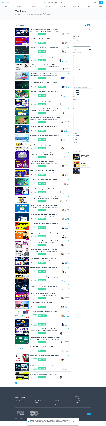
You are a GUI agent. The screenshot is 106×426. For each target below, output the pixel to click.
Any (75, 96)
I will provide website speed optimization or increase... (44, 311)
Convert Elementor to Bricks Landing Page (41, 302)
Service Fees (37, 402)
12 (35, 315)
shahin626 (67, 227)
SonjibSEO (66, 315)
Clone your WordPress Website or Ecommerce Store (43, 249)
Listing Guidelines (38, 400)
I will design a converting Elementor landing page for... (43, 214)
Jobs (75, 38)
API (55, 402)
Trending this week (79, 104)
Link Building (6, 6)
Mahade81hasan (66, 200)
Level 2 (76, 78)
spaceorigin (67, 288)
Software (76, 40)
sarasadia (67, 112)
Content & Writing (32, 6)
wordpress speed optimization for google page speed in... (44, 267)
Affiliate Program (58, 395)
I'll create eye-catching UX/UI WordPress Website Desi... (44, 240)
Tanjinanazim (66, 121)
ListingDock (77, 400)
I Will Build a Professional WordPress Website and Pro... (44, 320)
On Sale (76, 59)
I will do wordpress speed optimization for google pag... (44, 38)
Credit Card (77, 135)
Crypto (76, 137)
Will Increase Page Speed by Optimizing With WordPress (44, 135)
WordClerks (77, 404)
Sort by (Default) (20, 25)
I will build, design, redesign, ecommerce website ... (43, 293)
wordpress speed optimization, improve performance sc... (44, 346)
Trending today (78, 102)
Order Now (42, 33)
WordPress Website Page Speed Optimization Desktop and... (45, 337)
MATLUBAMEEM (66, 332)
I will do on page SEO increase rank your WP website (43, 196)
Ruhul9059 (67, 51)
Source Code (77, 61)
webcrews (66, 77)
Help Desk (21, 394)
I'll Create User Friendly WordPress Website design (43, 56)
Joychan (67, 156)
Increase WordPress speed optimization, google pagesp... (44, 355)
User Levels (57, 396)
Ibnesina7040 (66, 130)
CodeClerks (77, 398)
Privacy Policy (38, 396)
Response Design (78, 63)
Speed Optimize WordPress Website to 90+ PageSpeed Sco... (45, 144)
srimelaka (66, 42)
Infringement (38, 398)
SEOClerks (77, 396)
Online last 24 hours (79, 117)
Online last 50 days (79, 122)
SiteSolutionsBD (66, 95)
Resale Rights (77, 69)
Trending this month (79, 106)
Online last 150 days (79, 124)
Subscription (77, 57)
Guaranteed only (78, 55)
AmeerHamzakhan (65, 59)
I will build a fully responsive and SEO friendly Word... (43, 373)
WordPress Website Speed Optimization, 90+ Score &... (44, 258)
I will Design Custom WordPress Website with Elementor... (45, 108)
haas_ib (65, 147)
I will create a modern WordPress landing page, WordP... (44, 232)
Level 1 (76, 76)
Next (68, 382)
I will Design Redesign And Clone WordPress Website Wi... (44, 29)
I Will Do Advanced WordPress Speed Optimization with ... (44, 276)
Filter (75, 49)
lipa (67, 183)
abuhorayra (67, 262)
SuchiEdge (67, 68)
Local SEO (89, 6)
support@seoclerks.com (20, 397)
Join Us (63, 411)
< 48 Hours (77, 92)
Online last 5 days (78, 119)
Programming (62, 6)
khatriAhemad (66, 279)
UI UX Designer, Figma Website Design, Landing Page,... (44, 188)
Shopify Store (77, 65)
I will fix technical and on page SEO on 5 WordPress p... (44, 82)
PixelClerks (77, 402)
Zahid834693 (66, 359)
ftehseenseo (66, 244)
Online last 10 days (78, 120)
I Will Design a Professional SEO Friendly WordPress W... (44, 91)
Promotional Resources (59, 398)
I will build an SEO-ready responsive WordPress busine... (44, 364)
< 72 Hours (77, 94)
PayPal (76, 133)
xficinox (66, 86)
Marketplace (76, 36)
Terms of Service (38, 395)
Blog (56, 404)
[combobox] (82, 30)
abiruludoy (67, 33)
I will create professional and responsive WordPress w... (44, 223)
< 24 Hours (77, 90)
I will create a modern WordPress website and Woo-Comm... (45, 117)
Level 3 (76, 80)
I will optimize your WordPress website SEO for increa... (44, 179)
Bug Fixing (77, 67)
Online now (77, 115)
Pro (77, 83)
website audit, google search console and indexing (43, 170)
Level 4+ (76, 82)
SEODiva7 (67, 174)
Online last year (78, 126)
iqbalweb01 (67, 323)
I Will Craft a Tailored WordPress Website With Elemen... (44, 64)
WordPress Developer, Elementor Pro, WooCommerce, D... (45, 100)
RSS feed (57, 400)
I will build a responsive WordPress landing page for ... (43, 284)
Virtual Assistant (76, 6)
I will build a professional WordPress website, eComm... (44, 328)
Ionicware (76, 395)
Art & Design (18, 6)
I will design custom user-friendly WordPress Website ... (44, 152)
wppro (66, 350)
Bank (76, 139)
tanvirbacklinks (66, 139)
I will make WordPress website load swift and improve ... (44, 205)
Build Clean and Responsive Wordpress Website (42, 161)
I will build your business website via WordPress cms (43, 73)
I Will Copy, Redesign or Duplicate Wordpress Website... (44, 47)
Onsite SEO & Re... (48, 6)
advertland (67, 209)
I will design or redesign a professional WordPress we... (44, 126)
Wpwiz (66, 165)
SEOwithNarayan (66, 376)
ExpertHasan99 (66, 341)
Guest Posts (100, 6)
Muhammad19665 (65, 103)
